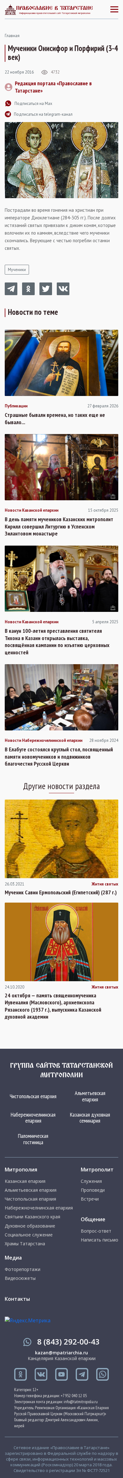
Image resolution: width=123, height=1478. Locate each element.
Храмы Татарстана (25, 1244)
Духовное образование (30, 1226)
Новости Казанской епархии (31, 510)
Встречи (90, 1199)
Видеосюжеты (20, 1278)
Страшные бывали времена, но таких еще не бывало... (55, 419)
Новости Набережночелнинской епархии (43, 740)
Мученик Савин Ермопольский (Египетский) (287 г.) (61, 892)
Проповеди (93, 1190)
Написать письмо (99, 1240)
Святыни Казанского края (32, 1217)
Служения (91, 1181)
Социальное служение (29, 1235)
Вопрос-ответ (96, 1231)
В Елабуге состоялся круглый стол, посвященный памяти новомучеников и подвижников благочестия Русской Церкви (59, 756)
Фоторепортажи (22, 1269)
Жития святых (104, 884)
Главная (12, 35)
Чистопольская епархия (33, 1096)
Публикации (16, 406)
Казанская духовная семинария (90, 1118)
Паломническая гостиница (33, 1139)
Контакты (17, 1298)
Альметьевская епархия (90, 1096)
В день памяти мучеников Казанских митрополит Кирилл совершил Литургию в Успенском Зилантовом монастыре (59, 526)
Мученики (17, 269)
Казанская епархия (25, 1181)
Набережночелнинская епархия (33, 1118)
